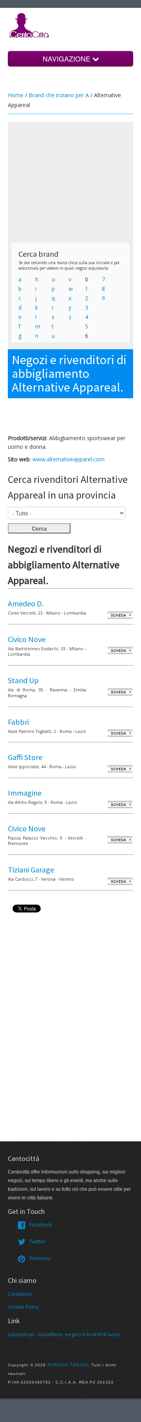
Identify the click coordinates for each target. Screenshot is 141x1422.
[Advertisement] (70, 182)
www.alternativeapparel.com (69, 459)
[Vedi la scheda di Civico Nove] (120, 650)
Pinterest (40, 1258)
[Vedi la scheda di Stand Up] (120, 691)
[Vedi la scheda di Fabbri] (120, 733)
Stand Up (23, 680)
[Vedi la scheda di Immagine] (120, 804)
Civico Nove (26, 639)
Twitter (37, 1241)
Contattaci (20, 1293)
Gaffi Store (25, 757)
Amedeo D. (25, 603)
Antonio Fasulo (67, 1364)
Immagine (25, 793)
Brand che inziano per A (59, 95)
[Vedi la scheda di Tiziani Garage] (120, 880)
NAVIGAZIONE (67, 58)
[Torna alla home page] (29, 25)
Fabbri (18, 722)
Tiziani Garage (31, 869)
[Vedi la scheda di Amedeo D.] (120, 614)
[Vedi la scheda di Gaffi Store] (120, 768)
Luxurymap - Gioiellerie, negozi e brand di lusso (64, 1334)
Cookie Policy (23, 1306)
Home (16, 95)
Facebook (40, 1224)
